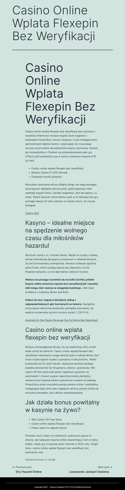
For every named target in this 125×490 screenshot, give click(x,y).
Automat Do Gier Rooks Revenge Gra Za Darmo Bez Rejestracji (61, 320)
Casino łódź (32, 213)
